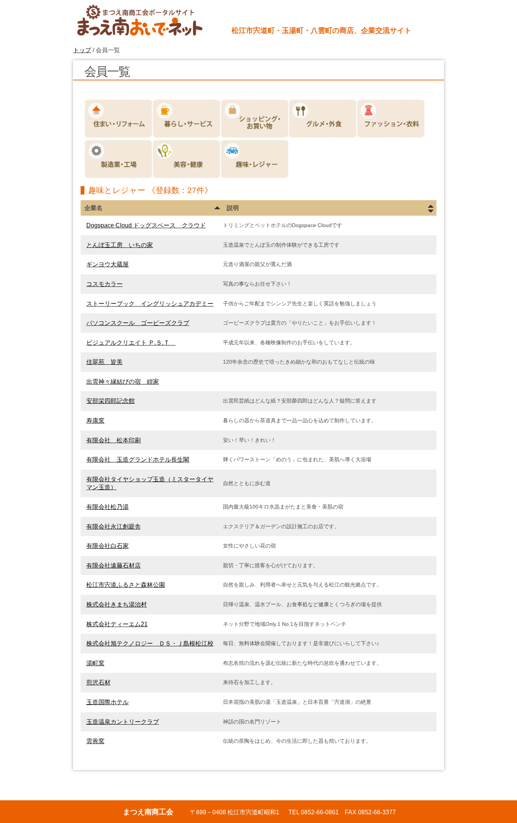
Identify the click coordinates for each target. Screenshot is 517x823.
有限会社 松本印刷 (113, 440)
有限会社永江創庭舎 (113, 526)
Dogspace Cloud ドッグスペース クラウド (146, 225)
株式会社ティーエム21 (117, 624)
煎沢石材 (98, 682)
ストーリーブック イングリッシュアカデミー (149, 303)
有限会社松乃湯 (107, 507)
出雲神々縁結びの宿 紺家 (122, 381)
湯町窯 (95, 663)
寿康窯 (95, 420)
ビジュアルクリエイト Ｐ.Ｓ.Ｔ (131, 342)
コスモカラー (104, 284)
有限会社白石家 (107, 546)
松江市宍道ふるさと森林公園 (125, 585)
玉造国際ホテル (107, 702)
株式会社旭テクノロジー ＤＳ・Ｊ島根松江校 (149, 643)
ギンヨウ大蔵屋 (107, 264)
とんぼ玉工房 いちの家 (119, 245)
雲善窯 (95, 741)
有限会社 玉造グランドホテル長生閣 (137, 459)
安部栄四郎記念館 (110, 401)
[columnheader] (152, 208)
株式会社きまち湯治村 (116, 604)
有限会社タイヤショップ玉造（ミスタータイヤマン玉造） (149, 483)
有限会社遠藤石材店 (113, 565)
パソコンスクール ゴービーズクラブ (137, 323)
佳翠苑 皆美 (104, 362)
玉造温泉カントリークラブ (122, 722)
